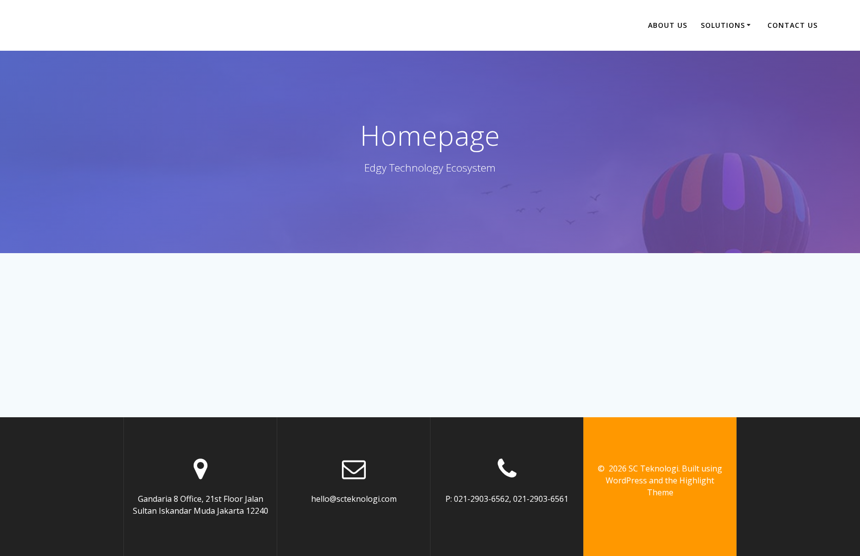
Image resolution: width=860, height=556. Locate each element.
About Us (667, 25)
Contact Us (792, 25)
